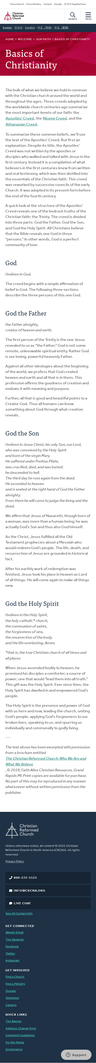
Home (10, 39)
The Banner (14, 1021)
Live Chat (22, 903)
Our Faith (43, 39)
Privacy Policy (15, 861)
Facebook (12, 946)
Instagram (12, 960)
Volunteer (12, 998)
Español (30, 27)
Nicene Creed (55, 119)
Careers (11, 1005)
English (7, 27)
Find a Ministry (33, 4)
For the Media (15, 1042)
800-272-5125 (25, 878)
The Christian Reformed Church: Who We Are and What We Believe (46, 761)
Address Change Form (21, 1028)
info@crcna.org (29, 890)
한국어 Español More (75, 4)
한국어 (19, 27)
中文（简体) (45, 27)
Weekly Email (14, 932)
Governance (14, 1049)
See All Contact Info (19, 913)
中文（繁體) (61, 27)
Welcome (25, 39)
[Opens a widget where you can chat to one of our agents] (76, 1055)
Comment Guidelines (20, 1035)
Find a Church (17, 4)
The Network (15, 939)
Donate (58, 4)
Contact (48, 4)
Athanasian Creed (21, 125)
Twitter (10, 953)
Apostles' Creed (20, 119)
